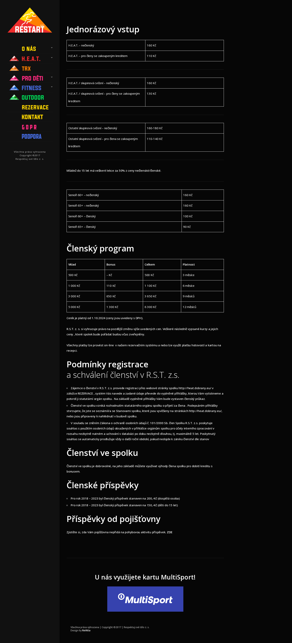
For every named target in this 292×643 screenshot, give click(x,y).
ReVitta (86, 630)
